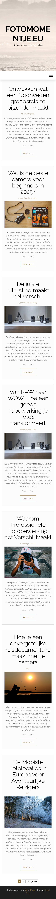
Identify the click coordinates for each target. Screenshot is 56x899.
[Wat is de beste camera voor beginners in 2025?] (28, 214)
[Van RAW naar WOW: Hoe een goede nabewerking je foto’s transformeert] (28, 445)
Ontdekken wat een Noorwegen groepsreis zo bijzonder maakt (28, 98)
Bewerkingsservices (27, 429)
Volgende (32, 881)
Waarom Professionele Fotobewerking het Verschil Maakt (28, 528)
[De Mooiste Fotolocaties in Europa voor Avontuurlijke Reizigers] (28, 812)
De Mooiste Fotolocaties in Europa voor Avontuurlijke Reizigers (28, 774)
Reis (27, 668)
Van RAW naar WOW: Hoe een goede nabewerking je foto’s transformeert (28, 408)
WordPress (30, 890)
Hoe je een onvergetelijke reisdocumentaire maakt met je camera (28, 650)
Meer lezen (28, 153)
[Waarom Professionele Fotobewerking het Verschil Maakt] (28, 562)
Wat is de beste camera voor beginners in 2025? (28, 182)
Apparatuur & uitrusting (27, 198)
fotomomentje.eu (27, 33)
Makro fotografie (27, 114)
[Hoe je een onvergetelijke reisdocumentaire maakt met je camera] (28, 687)
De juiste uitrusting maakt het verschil (28, 290)
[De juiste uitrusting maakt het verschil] (28, 319)
